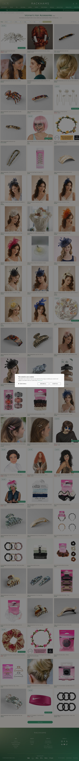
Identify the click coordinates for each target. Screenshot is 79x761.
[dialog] (39, 380)
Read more (40, 380)
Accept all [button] (55, 383)
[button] (22, 383)
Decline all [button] (43, 383)
